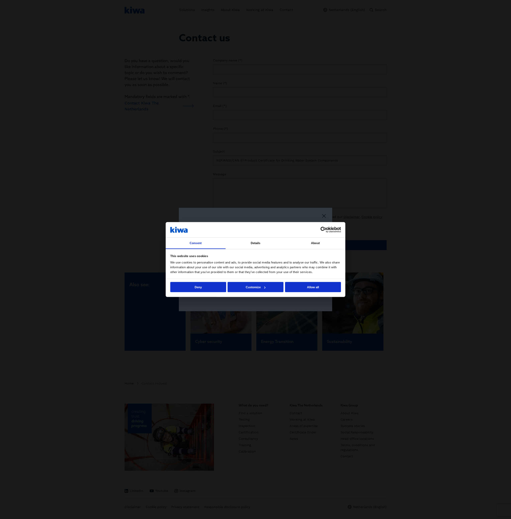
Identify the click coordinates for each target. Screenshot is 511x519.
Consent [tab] (196, 243)
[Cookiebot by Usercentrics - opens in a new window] (323, 230)
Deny (198, 287)
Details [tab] (255, 243)
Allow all (313, 287)
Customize (253, 287)
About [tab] (315, 243)
